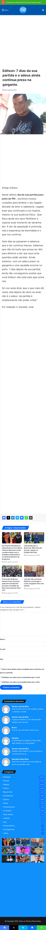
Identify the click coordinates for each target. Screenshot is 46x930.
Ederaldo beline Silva (20, 759)
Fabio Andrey (8, 814)
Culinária (6, 818)
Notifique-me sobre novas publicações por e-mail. (21, 682)
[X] (8, 518)
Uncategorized (8, 829)
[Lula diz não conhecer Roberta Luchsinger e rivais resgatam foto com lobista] (34, 571)
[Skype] (17, 518)
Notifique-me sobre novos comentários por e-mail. (21, 677)
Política (6, 788)
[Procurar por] (43, 10)
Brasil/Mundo (8, 796)
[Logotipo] (23, 9)
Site (1, 659)
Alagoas (6, 784)
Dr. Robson (7, 811)
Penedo (6, 781)
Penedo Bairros (9, 826)
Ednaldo (15, 738)
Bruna (14, 727)
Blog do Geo (7, 792)
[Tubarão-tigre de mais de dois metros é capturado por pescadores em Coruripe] (23, 859)
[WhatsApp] (26, 518)
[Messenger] (22, 518)
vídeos (5, 833)
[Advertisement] (23, 40)
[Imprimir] (31, 518)
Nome (3, 639)
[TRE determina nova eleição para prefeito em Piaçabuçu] (8, 859)
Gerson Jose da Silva (20, 706)
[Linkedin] (13, 518)
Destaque (6, 777)
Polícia (5, 803)
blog (4, 822)
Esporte (6, 799)
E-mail (3, 649)
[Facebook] (4, 518)
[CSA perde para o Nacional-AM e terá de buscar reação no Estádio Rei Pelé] (34, 537)
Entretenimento (9, 807)
